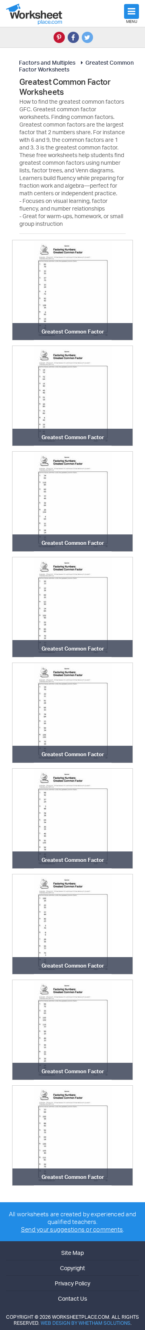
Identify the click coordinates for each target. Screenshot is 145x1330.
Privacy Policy (72, 1283)
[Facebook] (73, 37)
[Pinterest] (59, 37)
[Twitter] (87, 37)
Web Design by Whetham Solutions (85, 1323)
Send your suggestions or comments (72, 1229)
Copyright (72, 1268)
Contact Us (72, 1298)
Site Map (72, 1252)
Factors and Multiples (47, 62)
